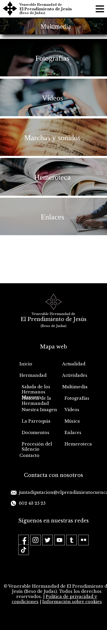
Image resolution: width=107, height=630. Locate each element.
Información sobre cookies (72, 601)
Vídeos (71, 409)
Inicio (25, 363)
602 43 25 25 (32, 503)
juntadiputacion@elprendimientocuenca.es (57, 492)
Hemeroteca (78, 444)
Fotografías (76, 398)
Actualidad (73, 363)
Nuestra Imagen (39, 409)
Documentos (35, 432)
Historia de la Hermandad (36, 401)
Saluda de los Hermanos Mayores (36, 390)
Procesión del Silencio (37, 446)
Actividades (74, 375)
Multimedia (75, 386)
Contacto (29, 455)
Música (72, 421)
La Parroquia (36, 421)
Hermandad (33, 375)
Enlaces (72, 432)
